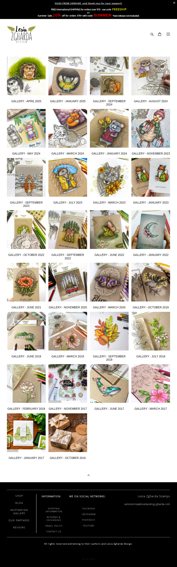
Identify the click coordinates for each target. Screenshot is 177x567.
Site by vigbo (88, 559)
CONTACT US (54, 531)
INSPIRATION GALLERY (19, 511)
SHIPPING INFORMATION (54, 510)
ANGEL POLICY (54, 525)
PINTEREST (88, 519)
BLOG (19, 502)
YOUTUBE (89, 525)
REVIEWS (19, 527)
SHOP (19, 495)
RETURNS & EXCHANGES (54, 519)
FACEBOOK (88, 508)
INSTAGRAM (89, 514)
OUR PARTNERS (19, 520)
